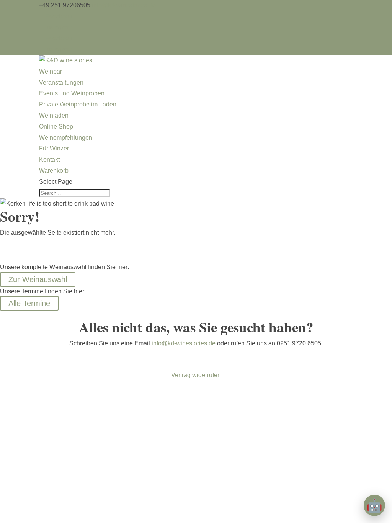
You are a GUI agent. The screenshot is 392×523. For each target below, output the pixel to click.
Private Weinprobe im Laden (77, 104)
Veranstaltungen (61, 82)
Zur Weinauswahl (37, 279)
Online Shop (56, 126)
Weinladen (54, 115)
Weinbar (50, 71)
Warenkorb (54, 170)
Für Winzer (54, 148)
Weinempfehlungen (65, 137)
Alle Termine (29, 303)
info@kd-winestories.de (184, 343)
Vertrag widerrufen (196, 375)
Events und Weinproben (72, 93)
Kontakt (49, 159)
